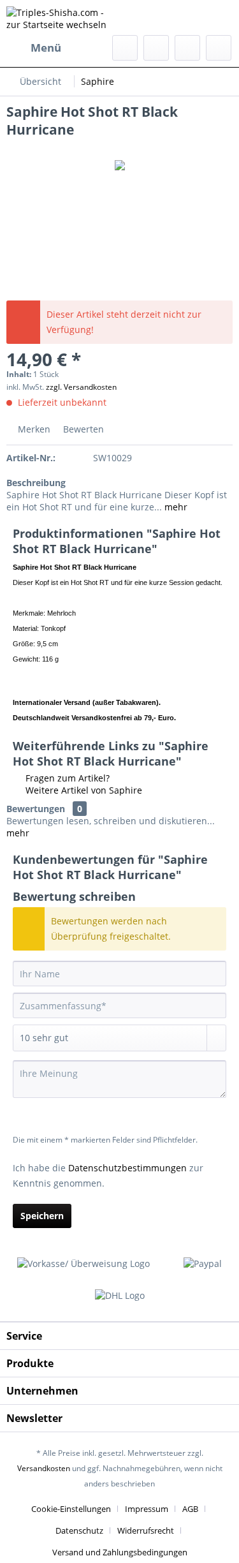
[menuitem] (34, 48)
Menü (46, 47)
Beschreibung (36, 483)
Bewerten (82, 429)
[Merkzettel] (156, 48)
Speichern (42, 1216)
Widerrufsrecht (145, 1530)
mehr (174, 507)
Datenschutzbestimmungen (127, 1168)
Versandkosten (43, 1468)
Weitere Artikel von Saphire (82, 790)
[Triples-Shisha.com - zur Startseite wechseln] (63, 17)
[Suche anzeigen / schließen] (125, 48)
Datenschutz (79, 1530)
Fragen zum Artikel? (66, 778)
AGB (190, 1509)
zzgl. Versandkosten (81, 386)
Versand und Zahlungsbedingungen (119, 1552)
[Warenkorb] (218, 48)
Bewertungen (35, 809)
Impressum (146, 1509)
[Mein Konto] (187, 48)
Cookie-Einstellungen (71, 1509)
